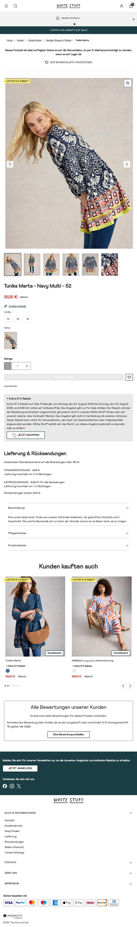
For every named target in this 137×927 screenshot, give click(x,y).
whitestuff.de (51, 408)
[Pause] (133, 19)
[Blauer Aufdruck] (8, 671)
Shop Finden (12, 831)
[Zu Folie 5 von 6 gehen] (16, 685)
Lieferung (11, 836)
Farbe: (7, 328)
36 (18, 319)
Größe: (7, 312)
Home (10, 40)
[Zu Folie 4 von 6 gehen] (13, 685)
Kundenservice (13, 825)
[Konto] (122, 6)
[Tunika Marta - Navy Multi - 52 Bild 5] (90, 264)
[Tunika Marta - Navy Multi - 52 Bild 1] (12, 264)
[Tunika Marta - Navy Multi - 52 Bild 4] (71, 264)
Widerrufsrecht (14, 847)
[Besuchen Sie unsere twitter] (19, 786)
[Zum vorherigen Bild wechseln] (10, 164)
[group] (68, 164)
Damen (20, 40)
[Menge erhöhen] (27, 366)
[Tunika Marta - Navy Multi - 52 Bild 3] (51, 264)
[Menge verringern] (8, 366)
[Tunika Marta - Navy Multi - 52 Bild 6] (109, 264)
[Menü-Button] (6, 6)
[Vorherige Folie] (123, 686)
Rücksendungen (14, 842)
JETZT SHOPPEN (28, 435)
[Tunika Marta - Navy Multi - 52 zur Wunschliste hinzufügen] (47, 62)
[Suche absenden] (15, 6)
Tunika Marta (13, 660)
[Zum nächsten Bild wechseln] (127, 164)
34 (8, 319)
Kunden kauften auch (68, 567)
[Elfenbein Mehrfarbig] (74, 671)
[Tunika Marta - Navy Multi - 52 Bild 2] (32, 264)
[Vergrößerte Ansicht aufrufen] (128, 83)
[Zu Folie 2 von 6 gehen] (8, 685)
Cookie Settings (14, 852)
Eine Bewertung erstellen (68, 734)
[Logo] (68, 6)
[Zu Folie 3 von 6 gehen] (10, 685)
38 (27, 319)
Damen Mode (34, 40)
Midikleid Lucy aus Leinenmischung (92, 660)
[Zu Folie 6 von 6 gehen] (18, 685)
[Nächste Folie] (130, 686)
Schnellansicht (54, 653)
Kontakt (10, 820)
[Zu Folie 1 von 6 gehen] (5, 685)
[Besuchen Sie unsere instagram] (12, 786)
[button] (68, 306)
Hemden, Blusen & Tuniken (58, 40)
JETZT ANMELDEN (20, 768)
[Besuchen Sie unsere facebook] (5, 786)
